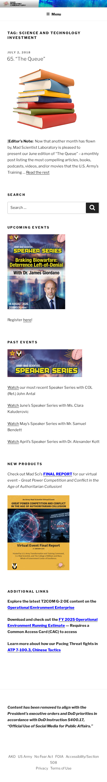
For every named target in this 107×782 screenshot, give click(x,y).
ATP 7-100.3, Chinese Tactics (34, 650)
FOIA (59, 756)
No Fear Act (43, 756)
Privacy (42, 768)
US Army (25, 756)
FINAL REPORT (57, 474)
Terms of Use (60, 768)
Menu (56, 14)
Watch (13, 387)
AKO (12, 756)
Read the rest (38, 172)
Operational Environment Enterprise (40, 607)
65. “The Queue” (26, 59)
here (27, 320)
